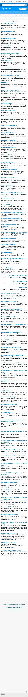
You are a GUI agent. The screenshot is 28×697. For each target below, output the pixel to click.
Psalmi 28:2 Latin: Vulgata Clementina (12, 397)
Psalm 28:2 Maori (6, 412)
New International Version (8, 23)
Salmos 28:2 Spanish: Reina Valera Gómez (13, 450)
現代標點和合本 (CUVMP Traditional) (11, 212)
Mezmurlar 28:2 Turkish (8, 542)
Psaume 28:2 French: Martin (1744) (11, 332)
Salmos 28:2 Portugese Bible (9, 482)
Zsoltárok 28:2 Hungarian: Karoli (10, 293)
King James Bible (6, 60)
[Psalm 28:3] (26, 313)
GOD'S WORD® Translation (9, 96)
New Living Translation (8, 31)
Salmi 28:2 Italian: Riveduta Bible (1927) (12, 363)
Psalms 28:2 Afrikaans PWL (9, 177)
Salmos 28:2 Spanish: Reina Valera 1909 (13, 456)
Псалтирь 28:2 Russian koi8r (9, 507)
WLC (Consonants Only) (20, 281)
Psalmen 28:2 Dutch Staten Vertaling (12, 258)
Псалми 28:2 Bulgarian (8, 205)
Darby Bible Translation (8, 140)
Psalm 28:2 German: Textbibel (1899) (12, 355)
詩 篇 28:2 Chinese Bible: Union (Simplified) (14, 232)
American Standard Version (9, 125)
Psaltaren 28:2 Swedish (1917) (10, 514)
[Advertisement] (14, 584)
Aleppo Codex (22, 287)
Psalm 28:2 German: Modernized (10, 340)
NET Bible (4, 83)
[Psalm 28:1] (1, 313)
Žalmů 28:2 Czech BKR (8, 244)
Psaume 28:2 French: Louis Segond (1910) (13, 324)
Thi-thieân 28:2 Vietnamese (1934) (11, 550)
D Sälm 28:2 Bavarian (7, 198)
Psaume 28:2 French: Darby (9, 317)
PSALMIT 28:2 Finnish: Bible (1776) (11, 309)
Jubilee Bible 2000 (6, 103)
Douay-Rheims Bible (7, 132)
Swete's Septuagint (7, 268)
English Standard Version (8, 38)
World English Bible (7, 162)
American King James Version (10, 118)
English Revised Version (8, 147)
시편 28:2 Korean (6, 391)
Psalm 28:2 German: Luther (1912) (11, 347)
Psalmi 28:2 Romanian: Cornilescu (11, 490)
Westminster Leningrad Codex (18, 275)
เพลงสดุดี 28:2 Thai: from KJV (9, 533)
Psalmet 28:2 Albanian (7, 185)
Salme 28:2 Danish (6, 252)
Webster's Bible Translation (9, 155)
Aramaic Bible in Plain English (10, 90)
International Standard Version (10, 75)
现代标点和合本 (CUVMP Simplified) (11, 218)
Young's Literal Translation (9, 169)
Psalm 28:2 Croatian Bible (8, 238)
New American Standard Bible (10, 53)
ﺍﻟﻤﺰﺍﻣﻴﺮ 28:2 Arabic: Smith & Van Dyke (12, 192)
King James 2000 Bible (8, 110)
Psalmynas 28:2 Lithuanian (9, 404)
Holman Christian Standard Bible (10, 68)
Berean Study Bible (7, 46)
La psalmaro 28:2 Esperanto (9, 301)
